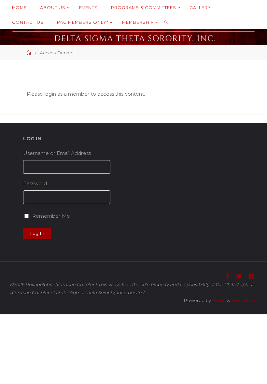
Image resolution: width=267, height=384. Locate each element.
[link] (166, 22)
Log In (37, 233)
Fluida (218, 300)
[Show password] (108, 197)
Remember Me (51, 216)
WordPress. (244, 300)
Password (35, 183)
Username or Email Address (57, 153)
